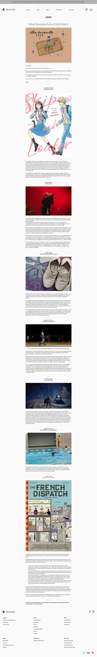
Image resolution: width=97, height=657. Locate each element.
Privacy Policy (6, 624)
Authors (4, 647)
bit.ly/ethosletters (38, 603)
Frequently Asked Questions (9, 620)
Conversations (67, 620)
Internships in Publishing (8, 645)
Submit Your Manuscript (39, 640)
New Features (67, 622)
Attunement (48, 17)
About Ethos (5, 640)
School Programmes (68, 640)
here (68, 348)
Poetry (35, 631)
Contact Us (5, 622)
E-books (35, 633)
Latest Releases (37, 620)
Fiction (35, 624)
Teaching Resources (68, 645)
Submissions (59, 9)
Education (71, 9)
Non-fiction (36, 626)
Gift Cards (36, 622)
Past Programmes (68, 642)
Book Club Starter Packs (69, 647)
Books (28, 9)
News (38, 9)
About (47, 9)
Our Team (5, 642)
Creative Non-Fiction (38, 629)
